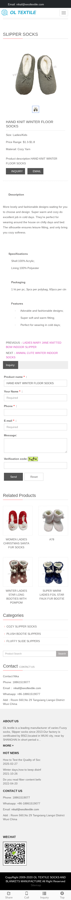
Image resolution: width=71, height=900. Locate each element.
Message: (10, 435)
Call (26, 897)
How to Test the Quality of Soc (21, 759)
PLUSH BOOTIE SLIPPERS (24, 633)
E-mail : (10, 420)
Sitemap (36, 885)
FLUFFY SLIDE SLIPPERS (23, 641)
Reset (34, 476)
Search (62, 653)
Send (13, 476)
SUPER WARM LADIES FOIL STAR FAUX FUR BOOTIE (51, 594)
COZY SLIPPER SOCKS (22, 626)
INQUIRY (16, 171)
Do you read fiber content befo (22, 779)
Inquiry (44, 897)
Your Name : (13, 391)
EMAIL (36, 171)
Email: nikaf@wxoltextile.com (25, 4)
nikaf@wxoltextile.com (27, 688)
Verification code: (16, 458)
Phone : (10, 406)
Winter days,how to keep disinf (22, 769)
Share (9, 897)
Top (62, 897)
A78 (51, 539)
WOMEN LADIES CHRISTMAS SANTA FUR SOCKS (16, 543)
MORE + (8, 745)
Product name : (15, 376)
